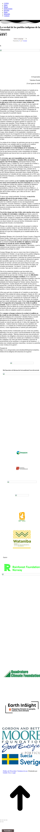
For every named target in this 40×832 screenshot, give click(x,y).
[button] (0, 35)
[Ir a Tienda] (20, 798)
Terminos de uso (22, 771)
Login (14, 773)
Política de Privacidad (9, 771)
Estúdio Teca (7, 773)
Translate (25, 40)
